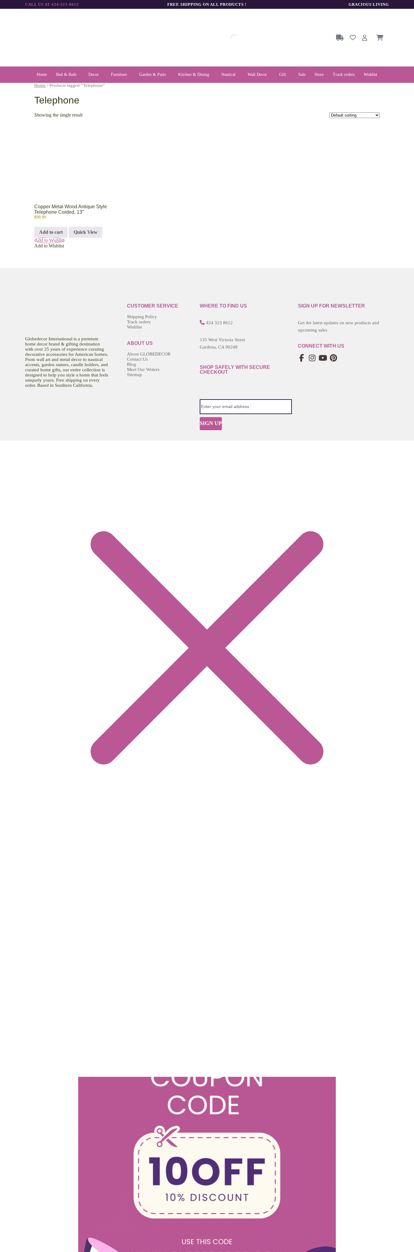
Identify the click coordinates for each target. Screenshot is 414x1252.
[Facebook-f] (301, 358)
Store (319, 74)
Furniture (119, 74)
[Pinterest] (333, 358)
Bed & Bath (66, 74)
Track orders (344, 74)
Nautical (228, 74)
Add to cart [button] (51, 232)
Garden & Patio (152, 74)
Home (42, 74)
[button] (68, 74)
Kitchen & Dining (193, 74)
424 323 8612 (219, 322)
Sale (301, 74)
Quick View (86, 232)
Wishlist (370, 74)
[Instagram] (312, 358)
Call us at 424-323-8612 (52, 4)
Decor (93, 74)
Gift (282, 74)
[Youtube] (323, 358)
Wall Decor (257, 74)
